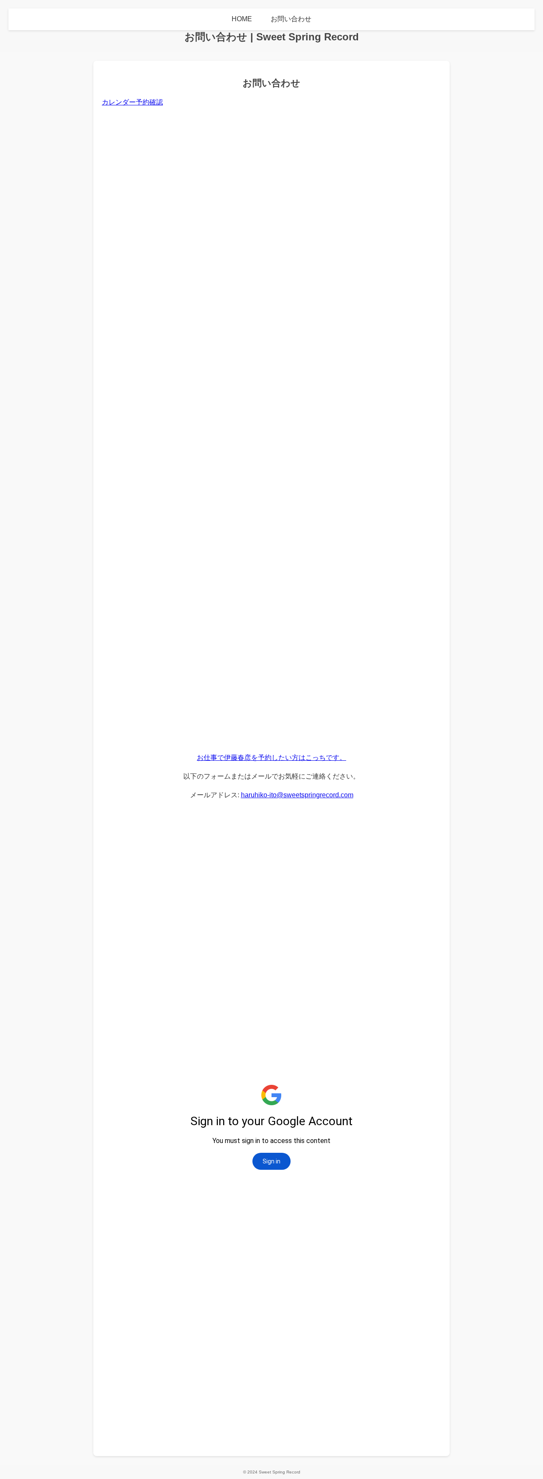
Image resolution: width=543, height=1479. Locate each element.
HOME (242, 19)
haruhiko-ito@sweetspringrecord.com (297, 795)
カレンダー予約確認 (132, 102)
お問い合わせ (291, 19)
